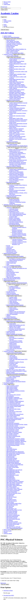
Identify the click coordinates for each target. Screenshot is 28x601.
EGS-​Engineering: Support (12, 431)
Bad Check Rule (10, 276)
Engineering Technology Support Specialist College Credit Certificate (17, 85)
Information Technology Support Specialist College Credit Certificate (17, 93)
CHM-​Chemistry (10, 407)
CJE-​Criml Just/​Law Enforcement (14, 411)
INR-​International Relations (12, 462)
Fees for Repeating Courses (12, 272)
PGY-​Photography (10, 494)
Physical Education (13, 365)
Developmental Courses (11, 252)
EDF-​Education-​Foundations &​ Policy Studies (16, 424)
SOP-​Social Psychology (11, 513)
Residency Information (14, 218)
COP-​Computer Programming (13, 415)
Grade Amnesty (12, 364)
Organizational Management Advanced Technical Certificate (18, 177)
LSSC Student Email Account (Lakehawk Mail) (16, 216)
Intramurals (11, 310)
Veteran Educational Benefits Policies (11, 278)
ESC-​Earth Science (10, 437)
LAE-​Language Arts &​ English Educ (14, 464)
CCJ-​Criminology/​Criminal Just (13, 402)
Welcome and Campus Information (11, 37)
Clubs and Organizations (12, 314)
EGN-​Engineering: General (12, 429)
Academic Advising (13, 286)
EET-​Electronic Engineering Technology (15, 427)
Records (8, 245)
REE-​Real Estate (10, 506)
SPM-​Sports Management (12, 516)
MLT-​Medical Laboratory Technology (15, 481)
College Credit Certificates (12, 55)
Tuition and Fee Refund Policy (13, 277)
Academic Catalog (10, 13)
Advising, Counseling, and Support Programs (16, 282)
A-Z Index (5, 22)
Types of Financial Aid (11, 261)
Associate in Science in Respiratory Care (17, 243)
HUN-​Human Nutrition (11, 458)
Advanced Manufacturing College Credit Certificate (17, 59)
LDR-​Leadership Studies (12, 466)
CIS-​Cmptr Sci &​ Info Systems (13, 409)
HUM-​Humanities (10, 456)
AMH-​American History (12, 387)
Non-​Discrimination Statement (13, 42)
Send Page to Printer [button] (8, 590)
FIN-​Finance (9, 447)
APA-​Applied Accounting (12, 389)
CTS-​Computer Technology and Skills (15, 418)
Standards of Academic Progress (16, 362)
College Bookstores (13, 302)
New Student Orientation (15, 288)
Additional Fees (9, 270)
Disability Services (10, 291)
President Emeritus (10, 46)
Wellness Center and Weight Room (17, 311)
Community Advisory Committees (14, 44)
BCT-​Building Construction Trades (14, 398)
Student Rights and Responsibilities (14, 321)
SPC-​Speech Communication (13, 515)
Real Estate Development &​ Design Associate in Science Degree (17, 137)
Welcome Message (10, 40)
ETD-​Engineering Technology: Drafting (15, 438)
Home (4, 19)
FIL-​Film (8, 446)
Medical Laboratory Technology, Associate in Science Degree (16, 129)
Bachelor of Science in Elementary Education (17, 230)
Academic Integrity (10, 331)
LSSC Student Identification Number (17, 214)
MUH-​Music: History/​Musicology (14, 485)
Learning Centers (13, 297)
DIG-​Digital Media (10, 420)
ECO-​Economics (10, 422)
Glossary (5, 532)
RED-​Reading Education (12, 504)
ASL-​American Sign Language (13, 394)
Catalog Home (6, 4)
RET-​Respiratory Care (11, 508)
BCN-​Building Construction (12, 397)
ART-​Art (8, 393)
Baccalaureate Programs (14, 224)
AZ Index (5, 3)
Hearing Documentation (14, 346)
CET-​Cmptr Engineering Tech (13, 403)
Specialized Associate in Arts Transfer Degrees (16, 145)
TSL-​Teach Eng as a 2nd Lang (13, 526)
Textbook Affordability (14, 303)
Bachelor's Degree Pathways (12, 380)
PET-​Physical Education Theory (13, 493)
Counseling (11, 289)
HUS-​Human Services (11, 459)
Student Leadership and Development (14, 305)
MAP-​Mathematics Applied (12, 475)
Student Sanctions (10, 349)
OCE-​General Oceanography (13, 490)
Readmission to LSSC (14, 211)
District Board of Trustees (12, 45)
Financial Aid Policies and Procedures (14, 256)
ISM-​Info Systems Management (13, 463)
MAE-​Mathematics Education (13, 472)
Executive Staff (9, 47)
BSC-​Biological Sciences (12, 399)
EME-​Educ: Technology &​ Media (14, 432)
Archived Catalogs (7, 533)
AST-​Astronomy (10, 396)
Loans (7, 264)
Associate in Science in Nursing (19, 241)
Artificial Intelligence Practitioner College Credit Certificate (16, 62)
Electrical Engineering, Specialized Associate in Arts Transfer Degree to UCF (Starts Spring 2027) (17, 157)
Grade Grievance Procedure (15, 348)
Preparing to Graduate (8, 382)
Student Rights (12, 323)
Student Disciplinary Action (15, 330)
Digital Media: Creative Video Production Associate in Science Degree (18, 119)
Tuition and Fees (7, 266)
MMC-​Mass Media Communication (14, 482)
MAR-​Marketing (10, 476)
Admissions (9, 207)
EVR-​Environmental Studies (12, 445)
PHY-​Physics (9, 498)
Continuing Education (11, 196)
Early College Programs (14, 376)
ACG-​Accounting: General (12, 385)
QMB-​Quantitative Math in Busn (13, 503)
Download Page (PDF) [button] (8, 595)
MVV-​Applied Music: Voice (12, 488)
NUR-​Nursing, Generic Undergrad (14, 489)
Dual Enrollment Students (15, 220)
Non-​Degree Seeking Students (16, 222)
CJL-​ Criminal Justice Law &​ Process (14, 414)
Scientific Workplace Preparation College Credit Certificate (16, 98)
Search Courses (6, 529)
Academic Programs (8, 54)
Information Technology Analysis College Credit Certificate (16, 90)
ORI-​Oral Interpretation (11, 491)
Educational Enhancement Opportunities (15, 373)
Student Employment (11, 262)
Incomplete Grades (13, 363)
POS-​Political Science (11, 499)
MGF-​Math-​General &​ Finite (13, 480)
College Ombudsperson (14, 347)
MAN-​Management (10, 473)
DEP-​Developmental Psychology (13, 419)
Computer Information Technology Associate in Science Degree (17, 108)
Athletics (8, 315)
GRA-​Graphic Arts (10, 450)
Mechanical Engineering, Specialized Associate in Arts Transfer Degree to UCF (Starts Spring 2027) (17, 164)
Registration (9, 248)
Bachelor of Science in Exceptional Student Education (17, 191)
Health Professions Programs (15, 236)
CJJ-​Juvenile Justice (10, 412)
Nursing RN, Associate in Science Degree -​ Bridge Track (17, 132)
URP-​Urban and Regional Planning (14, 528)
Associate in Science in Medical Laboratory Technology (19, 240)
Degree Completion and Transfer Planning (15, 381)
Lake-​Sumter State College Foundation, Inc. (16, 49)
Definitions (11, 337)
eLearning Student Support (15, 299)
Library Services (13, 301)
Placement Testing (10, 249)
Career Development (11, 293)
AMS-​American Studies (11, 388)
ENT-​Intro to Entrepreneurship (13, 436)
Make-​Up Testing (13, 298)
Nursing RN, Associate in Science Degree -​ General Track (17, 134)
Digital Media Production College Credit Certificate (16, 80)
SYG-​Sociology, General (12, 521)
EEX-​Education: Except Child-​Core (14, 428)
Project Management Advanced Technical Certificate (16, 180)
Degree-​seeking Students (14, 219)
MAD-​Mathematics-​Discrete (12, 471)
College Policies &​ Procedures (10, 318)
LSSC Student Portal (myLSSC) (16, 212)
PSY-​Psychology (10, 502)
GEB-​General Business (11, 449)
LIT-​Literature (9, 468)
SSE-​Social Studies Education (13, 519)
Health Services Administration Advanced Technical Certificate (16, 172)
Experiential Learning (11, 377)
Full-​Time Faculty (7, 530)
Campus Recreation (13, 309)
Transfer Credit (9, 247)
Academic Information (8, 351)
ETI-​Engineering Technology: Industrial (15, 440)
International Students (14, 223)
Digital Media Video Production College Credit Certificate (16, 82)
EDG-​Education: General (12, 425)
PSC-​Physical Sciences (11, 500)
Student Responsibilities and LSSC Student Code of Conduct (17, 325)
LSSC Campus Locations (12, 51)
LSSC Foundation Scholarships (13, 265)
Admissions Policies (13, 209)
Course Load (12, 355)
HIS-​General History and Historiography (15, 453)
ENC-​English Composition (12, 433)
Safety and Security (10, 332)
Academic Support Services (12, 294)
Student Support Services (9, 280)
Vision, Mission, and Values (12, 41)
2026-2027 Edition (7, 33)
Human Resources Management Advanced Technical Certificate (16, 175)
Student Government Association (16, 313)
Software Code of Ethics (14, 327)
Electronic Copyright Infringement (17, 329)
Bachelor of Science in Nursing (19, 235)
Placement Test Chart (11, 250)
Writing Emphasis (13, 144)
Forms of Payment (10, 273)
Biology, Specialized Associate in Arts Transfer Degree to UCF (17, 150)
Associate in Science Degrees (13, 100)
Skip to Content (7, 1)
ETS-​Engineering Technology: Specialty (15, 444)
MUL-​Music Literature (11, 486)
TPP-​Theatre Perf (10, 525)
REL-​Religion (9, 507)
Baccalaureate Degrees (11, 182)
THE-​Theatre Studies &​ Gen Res (13, 522)
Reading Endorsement (14, 199)
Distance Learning (10, 372)
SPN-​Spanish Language (11, 517)
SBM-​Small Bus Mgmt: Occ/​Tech (14, 510)
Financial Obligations (11, 274)
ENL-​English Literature (11, 434)
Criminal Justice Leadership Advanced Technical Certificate (18, 170)
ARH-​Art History (10, 392)
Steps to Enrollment (13, 210)
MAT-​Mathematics (10, 477)
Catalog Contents (7, 20)
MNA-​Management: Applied (12, 484)
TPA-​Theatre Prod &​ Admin (12, 524)
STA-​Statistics (9, 520)
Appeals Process (13, 344)
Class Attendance (13, 356)
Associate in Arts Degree (12, 141)
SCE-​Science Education (11, 511)
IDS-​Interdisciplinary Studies (12, 460)
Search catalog (4, 8)
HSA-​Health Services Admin (13, 454)
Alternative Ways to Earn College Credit (15, 369)
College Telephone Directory (12, 50)
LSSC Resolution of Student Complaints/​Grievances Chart (16, 341)
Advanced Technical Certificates (13, 166)
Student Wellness (13, 290)
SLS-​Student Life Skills (11, 512)
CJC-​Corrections (10, 410)
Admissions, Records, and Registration (12, 204)
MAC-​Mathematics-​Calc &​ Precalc (14, 469)
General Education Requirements (13, 195)
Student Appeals (13, 343)
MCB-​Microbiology (10, 478)
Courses (5, 25)
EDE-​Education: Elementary (12, 423)
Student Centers (12, 307)
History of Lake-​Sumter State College (14, 53)
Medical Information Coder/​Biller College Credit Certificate (16, 95)
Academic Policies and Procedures (14, 352)
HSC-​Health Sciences (11, 455)
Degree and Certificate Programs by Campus (16, 371)
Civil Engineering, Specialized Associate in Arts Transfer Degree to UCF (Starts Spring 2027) (17, 153)
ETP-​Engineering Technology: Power (14, 442)
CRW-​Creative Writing (11, 416)
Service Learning (10, 379)
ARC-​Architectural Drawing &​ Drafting (15, 390)
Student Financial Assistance (9, 253)
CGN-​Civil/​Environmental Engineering (15, 405)
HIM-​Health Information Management (15, 451)
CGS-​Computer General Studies (13, 406)
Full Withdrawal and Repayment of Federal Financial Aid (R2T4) (17, 259)
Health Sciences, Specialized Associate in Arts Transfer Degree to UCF (18, 160)
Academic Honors (13, 358)
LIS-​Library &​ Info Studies (12, 467)
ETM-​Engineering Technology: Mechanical (16, 441)
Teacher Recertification (14, 200)
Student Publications (11, 316)
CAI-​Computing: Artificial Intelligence (15, 401)
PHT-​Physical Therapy (11, 497)
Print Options (4, 536)
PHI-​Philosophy (10, 495)
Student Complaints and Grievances (14, 334)
